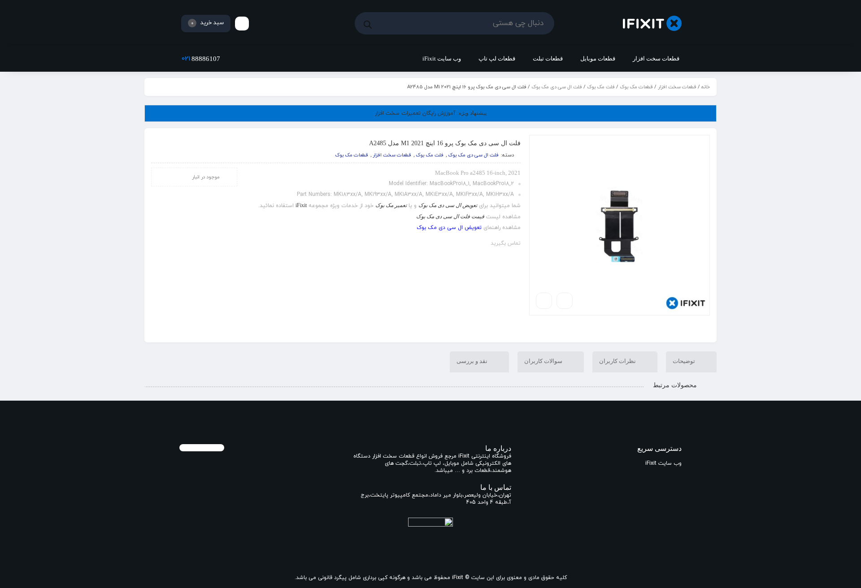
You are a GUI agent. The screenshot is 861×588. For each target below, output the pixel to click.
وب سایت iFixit (663, 463)
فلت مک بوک (601, 87)
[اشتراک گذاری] (565, 301)
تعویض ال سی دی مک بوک (449, 227)
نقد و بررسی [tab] (473, 361)
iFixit (301, 205)
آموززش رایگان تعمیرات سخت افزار (431, 113)
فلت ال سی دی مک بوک (556, 87)
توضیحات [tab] (684, 361)
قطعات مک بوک (636, 87)
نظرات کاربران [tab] (618, 361)
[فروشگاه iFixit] (652, 23)
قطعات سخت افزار (677, 87)
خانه (705, 87)
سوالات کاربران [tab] (544, 361)
